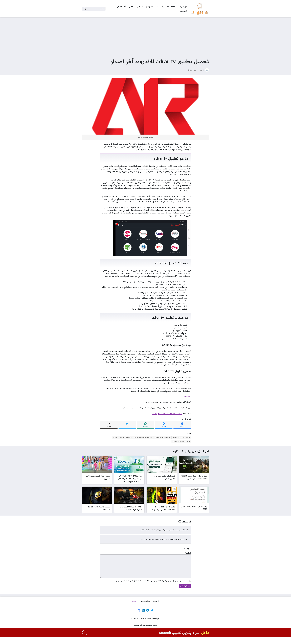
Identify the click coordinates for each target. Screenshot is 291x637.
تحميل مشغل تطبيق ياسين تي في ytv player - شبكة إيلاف (162, 530)
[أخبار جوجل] (139, 610)
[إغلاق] (84, 632)
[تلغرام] (147, 610)
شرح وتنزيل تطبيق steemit (179, 633)
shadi (202, 70)
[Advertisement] (145, 36)
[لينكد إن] (143, 610)
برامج (188, 451)
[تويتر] (152, 610)
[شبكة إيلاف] (200, 9)
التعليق (188, 553)
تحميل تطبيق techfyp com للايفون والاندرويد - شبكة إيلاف (163, 539)
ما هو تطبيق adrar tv (162, 437)
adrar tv (187, 396)
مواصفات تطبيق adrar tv (122, 437)
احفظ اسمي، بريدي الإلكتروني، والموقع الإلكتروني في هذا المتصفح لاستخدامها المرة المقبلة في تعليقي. (152, 581)
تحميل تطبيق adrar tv (181, 437)
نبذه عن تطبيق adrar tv (181, 441)
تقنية (176, 451)
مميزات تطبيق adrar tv (143, 437)
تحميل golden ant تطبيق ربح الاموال (167, 413)
